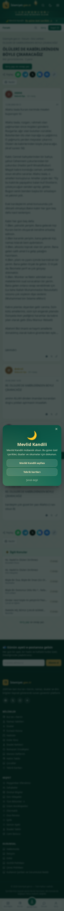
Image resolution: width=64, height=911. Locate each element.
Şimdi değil (32, 480)
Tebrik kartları (32, 472)
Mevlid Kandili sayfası (32, 463)
